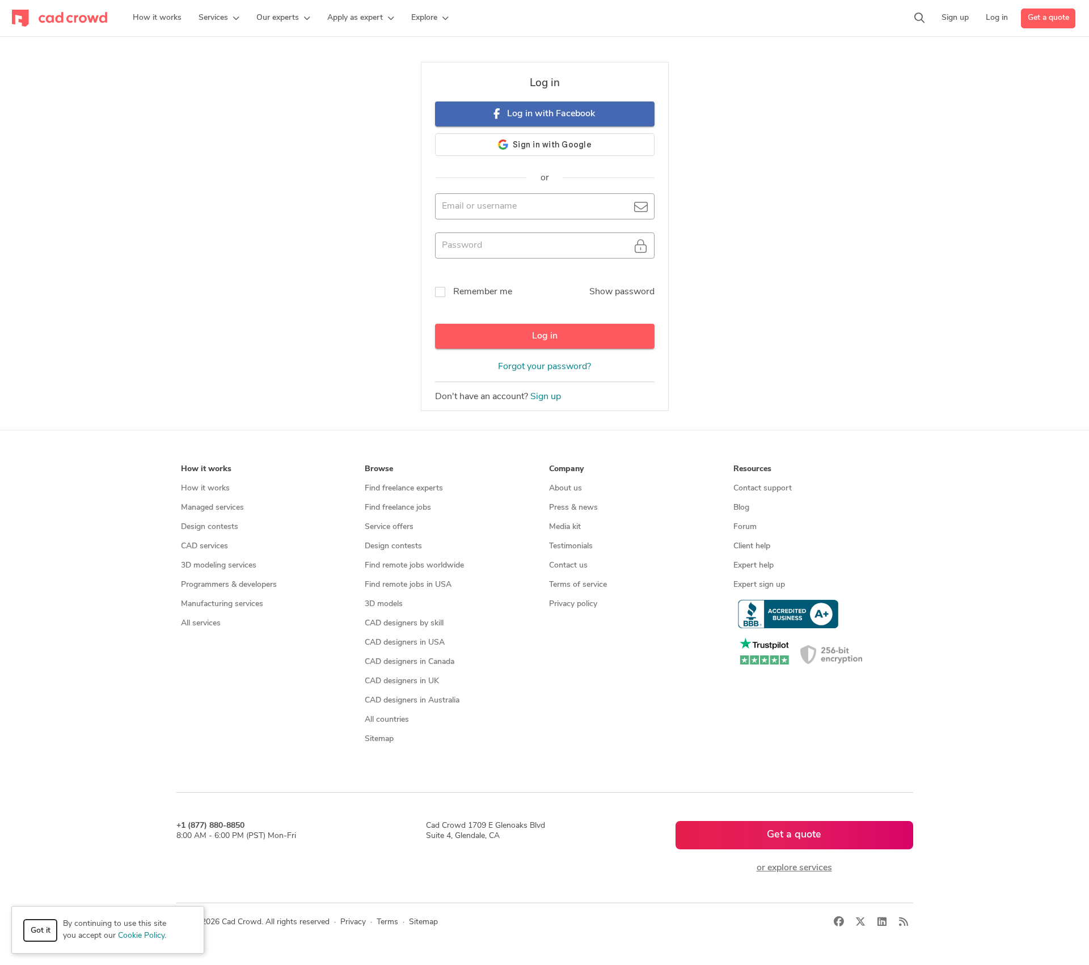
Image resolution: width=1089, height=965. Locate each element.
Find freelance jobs (398, 507)
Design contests (209, 527)
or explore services (794, 868)
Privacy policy (573, 604)
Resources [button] (752, 469)
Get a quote (1048, 18)
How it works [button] (206, 469)
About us (565, 488)
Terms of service (578, 585)
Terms (387, 922)
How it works (205, 488)
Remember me (482, 292)
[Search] (919, 18)
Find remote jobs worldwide (414, 565)
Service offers (389, 527)
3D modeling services (218, 565)
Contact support (762, 488)
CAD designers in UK (402, 681)
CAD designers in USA (405, 642)
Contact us (568, 565)
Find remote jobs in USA (408, 585)
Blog (741, 507)
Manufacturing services (222, 604)
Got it (40, 930)
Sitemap (379, 739)
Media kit (565, 527)
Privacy (353, 922)
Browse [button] (379, 469)
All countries (387, 720)
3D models (384, 604)
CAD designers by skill (404, 623)
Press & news (573, 507)
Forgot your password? (544, 366)
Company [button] (566, 469)
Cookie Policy (141, 936)
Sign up (545, 396)
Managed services (212, 507)
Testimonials (571, 546)
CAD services (204, 546)
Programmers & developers (229, 585)
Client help (751, 546)
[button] (219, 18)
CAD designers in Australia (412, 700)
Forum (745, 527)
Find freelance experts (404, 488)
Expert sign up (759, 585)
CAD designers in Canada (409, 662)
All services (201, 623)
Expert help (753, 565)
